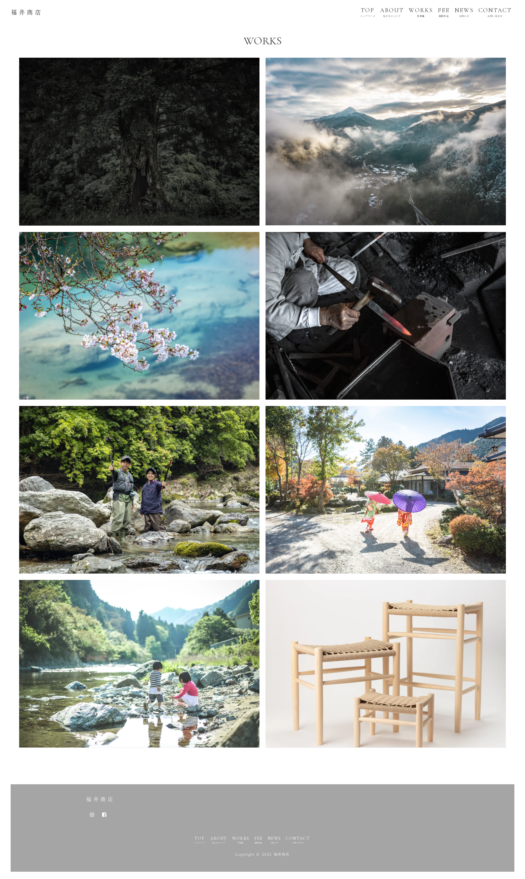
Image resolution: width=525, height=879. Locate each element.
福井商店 (100, 799)
